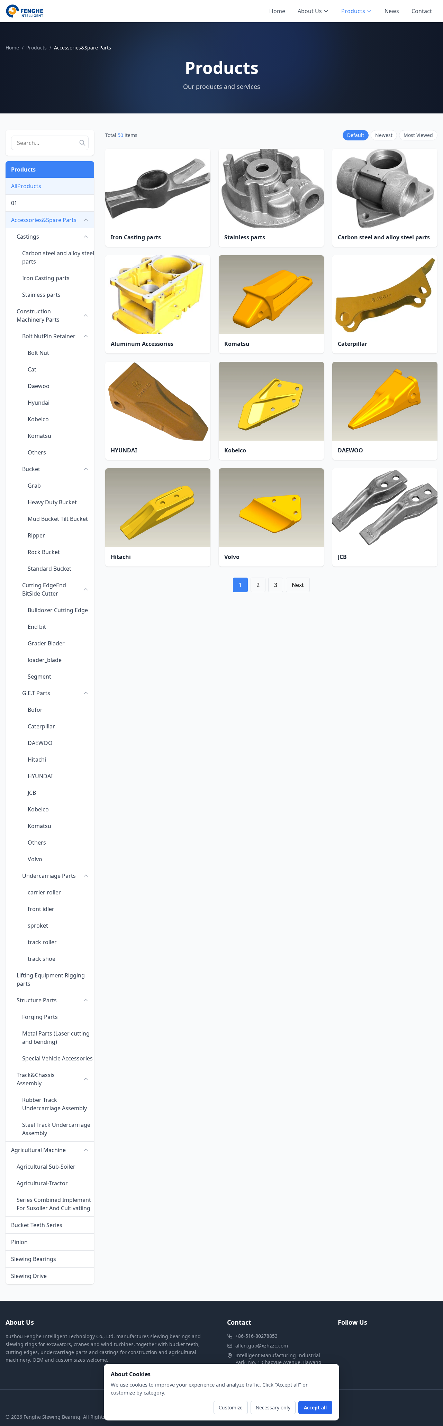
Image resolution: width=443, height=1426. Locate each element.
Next (298, 585)
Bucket (31, 469)
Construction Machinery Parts (38, 315)
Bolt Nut (38, 353)
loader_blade (45, 660)
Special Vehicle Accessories (57, 1058)
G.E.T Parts (36, 693)
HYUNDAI (40, 776)
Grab (34, 485)
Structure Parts (37, 1000)
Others (37, 452)
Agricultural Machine (38, 1150)
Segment (39, 676)
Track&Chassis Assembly (36, 1079)
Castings (28, 236)
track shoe (41, 959)
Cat (32, 369)
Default (355, 135)
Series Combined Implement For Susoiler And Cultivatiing (54, 1204)
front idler (41, 909)
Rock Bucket (44, 552)
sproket (38, 925)
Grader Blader (46, 643)
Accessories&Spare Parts (43, 220)
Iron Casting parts (46, 278)
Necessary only (273, 1407)
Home (277, 11)
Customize (231, 1407)
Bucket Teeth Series (36, 1225)
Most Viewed (418, 135)
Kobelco (38, 419)
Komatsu (39, 436)
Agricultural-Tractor (42, 1183)
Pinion (19, 1242)
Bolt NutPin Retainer (48, 336)
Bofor (35, 710)
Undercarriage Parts (49, 876)
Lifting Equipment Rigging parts (51, 979)
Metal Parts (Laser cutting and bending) (56, 1038)
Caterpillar (41, 726)
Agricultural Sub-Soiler (46, 1166)
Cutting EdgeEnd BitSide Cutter (44, 589)
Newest (383, 135)
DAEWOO (40, 743)
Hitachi (37, 759)
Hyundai (38, 402)
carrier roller (44, 892)
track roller (42, 942)
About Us (310, 11)
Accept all (315, 1407)
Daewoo (38, 386)
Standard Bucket (49, 568)
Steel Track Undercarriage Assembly (56, 1129)
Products (353, 11)
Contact (422, 11)
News (392, 11)
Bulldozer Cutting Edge (58, 610)
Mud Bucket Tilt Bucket (58, 519)
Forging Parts (40, 1017)
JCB (32, 793)
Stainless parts (41, 294)
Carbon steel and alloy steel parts (58, 257)
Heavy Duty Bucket (52, 502)
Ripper (36, 535)
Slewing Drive (29, 1276)
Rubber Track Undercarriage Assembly (54, 1104)
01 (14, 203)
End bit (37, 627)
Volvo (35, 859)
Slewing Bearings (33, 1259)
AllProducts (26, 186)
